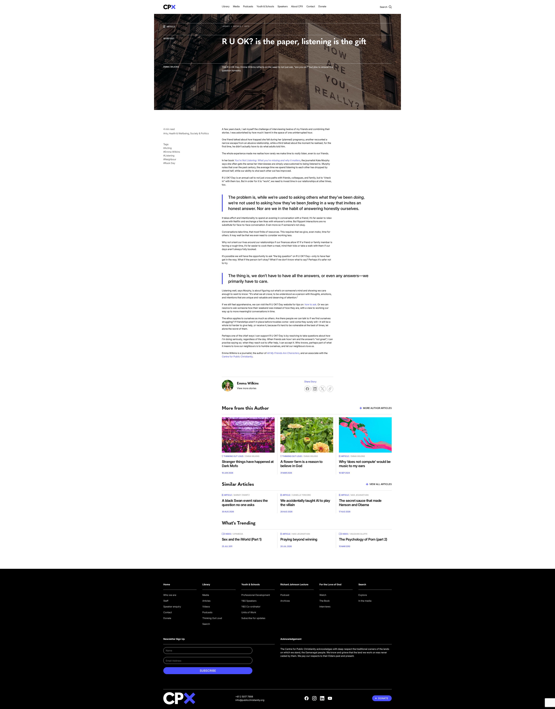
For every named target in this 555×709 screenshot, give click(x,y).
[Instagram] (314, 698)
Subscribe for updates (253, 618)
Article (170, 26)
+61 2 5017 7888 (244, 696)
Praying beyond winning (298, 539)
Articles (206, 600)
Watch (322, 595)
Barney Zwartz (242, 495)
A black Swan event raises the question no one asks (245, 502)
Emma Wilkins (171, 67)
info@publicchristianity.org (249, 700)
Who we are (169, 595)
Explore (362, 595)
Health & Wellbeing (179, 133)
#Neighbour (169, 159)
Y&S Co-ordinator (250, 606)
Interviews (324, 606)
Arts (246, 26)
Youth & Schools (265, 6)
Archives (285, 600)
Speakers (283, 6)
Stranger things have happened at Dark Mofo (248, 464)
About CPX (297, 6)
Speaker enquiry (172, 606)
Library (226, 6)
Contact (310, 6)
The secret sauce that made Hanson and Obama (360, 502)
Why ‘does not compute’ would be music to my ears (365, 464)
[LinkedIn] (322, 698)
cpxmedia (238, 534)
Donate (322, 6)
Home (166, 584)
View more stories (246, 388)
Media (236, 6)
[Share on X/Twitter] (322, 389)
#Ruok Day (169, 163)
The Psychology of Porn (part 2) (363, 539)
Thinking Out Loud (212, 618)
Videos (206, 606)
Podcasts (248, 6)
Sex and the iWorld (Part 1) (242, 539)
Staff (165, 600)
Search (206, 623)
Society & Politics (199, 133)
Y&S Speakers (248, 600)
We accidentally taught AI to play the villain (305, 502)
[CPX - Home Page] (189, 7)
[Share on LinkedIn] (315, 389)
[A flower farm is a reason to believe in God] (306, 434)
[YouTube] (330, 698)
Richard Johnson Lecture (294, 584)
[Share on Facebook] (307, 389)
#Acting (167, 148)
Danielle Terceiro (301, 495)
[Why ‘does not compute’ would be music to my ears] (365, 434)
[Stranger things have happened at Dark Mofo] (248, 434)
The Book (324, 600)
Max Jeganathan (360, 495)
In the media (364, 600)
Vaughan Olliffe (358, 534)
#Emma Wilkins (171, 151)
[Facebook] (306, 698)
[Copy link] (330, 389)
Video (228, 534)
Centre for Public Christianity (237, 356)
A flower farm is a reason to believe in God (301, 464)
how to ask (310, 304)
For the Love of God (330, 584)
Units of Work (248, 612)
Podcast (284, 595)
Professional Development (255, 595)
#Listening (168, 155)
